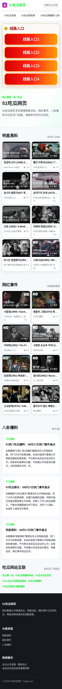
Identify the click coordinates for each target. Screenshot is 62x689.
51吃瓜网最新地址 (24, 575)
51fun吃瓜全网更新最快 (14, 581)
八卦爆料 (6, 644)
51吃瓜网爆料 (35, 581)
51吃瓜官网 (10, 15)
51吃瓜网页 (17, 5)
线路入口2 (31, 52)
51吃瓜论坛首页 (43, 575)
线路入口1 (31, 39)
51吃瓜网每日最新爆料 (13, 586)
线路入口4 (31, 79)
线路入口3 (31, 66)
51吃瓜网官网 (28, 15)
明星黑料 (6, 635)
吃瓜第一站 (8, 575)
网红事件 (6, 640)
